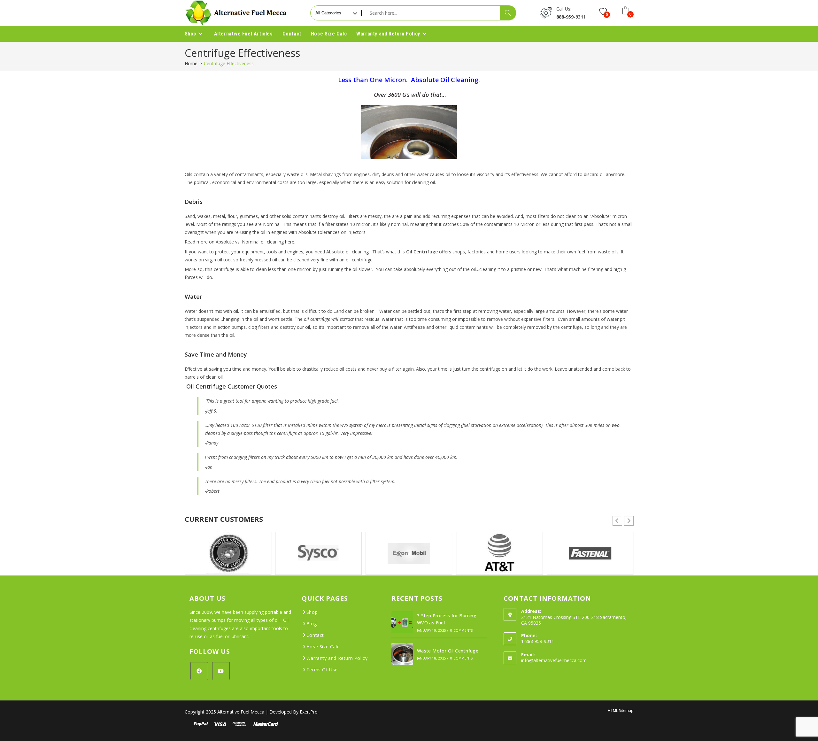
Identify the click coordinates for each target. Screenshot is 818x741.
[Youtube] (221, 671)
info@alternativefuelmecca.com (554, 660)
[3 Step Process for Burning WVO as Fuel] (402, 622)
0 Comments (461, 630)
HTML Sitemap (621, 710)
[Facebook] (199, 671)
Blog (311, 624)
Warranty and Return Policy (337, 658)
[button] (629, 521)
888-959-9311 (571, 17)
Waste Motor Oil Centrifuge (447, 651)
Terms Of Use (322, 670)
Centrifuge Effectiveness (229, 63)
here (289, 242)
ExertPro (309, 712)
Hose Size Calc (322, 647)
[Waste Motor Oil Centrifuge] (402, 654)
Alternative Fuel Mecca (240, 712)
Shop (312, 612)
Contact (315, 635)
